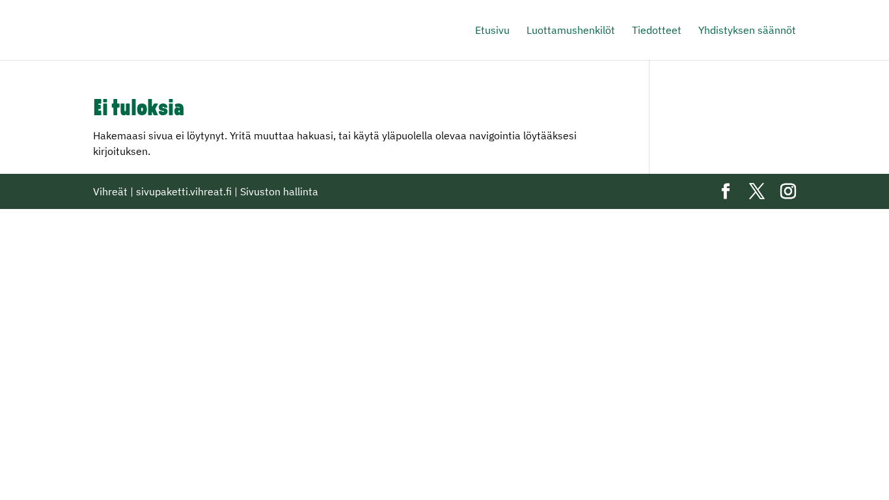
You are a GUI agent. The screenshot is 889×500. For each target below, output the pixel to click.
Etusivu (492, 30)
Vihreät (110, 191)
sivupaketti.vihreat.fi (184, 191)
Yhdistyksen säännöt (747, 30)
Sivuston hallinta (279, 191)
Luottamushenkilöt (571, 30)
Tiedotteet (656, 30)
